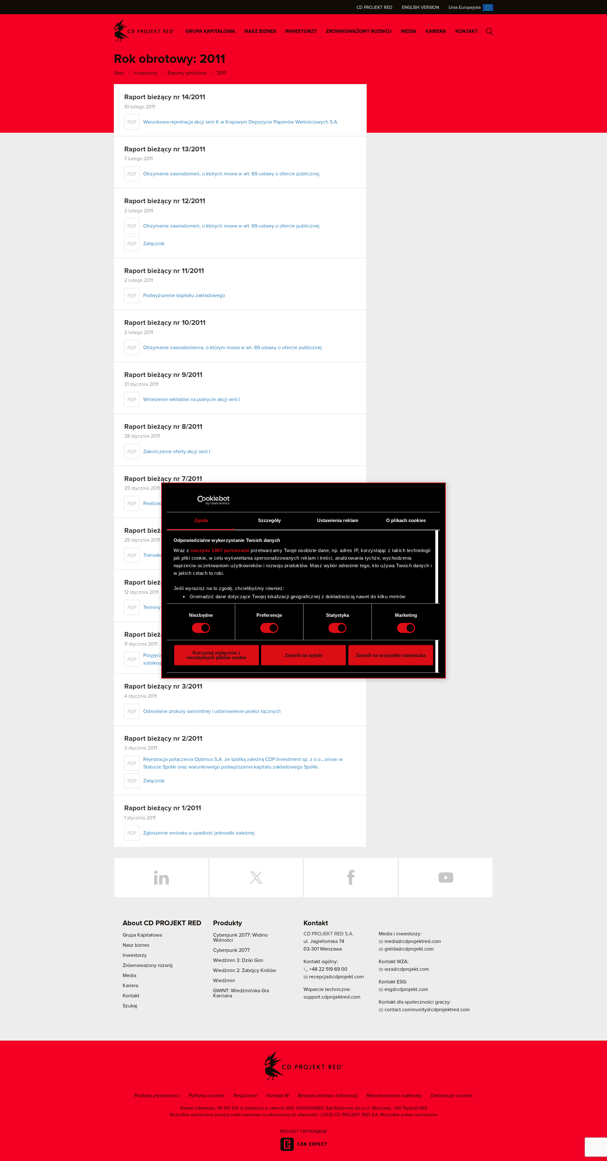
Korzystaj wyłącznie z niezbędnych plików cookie (216, 655)
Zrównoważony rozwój (359, 31)
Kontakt (466, 31)
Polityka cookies (206, 1095)
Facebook (351, 877)
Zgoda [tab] (201, 520)
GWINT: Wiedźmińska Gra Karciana (241, 993)
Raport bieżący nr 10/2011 (164, 322)
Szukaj (489, 31)
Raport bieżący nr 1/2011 (162, 808)
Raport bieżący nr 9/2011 (163, 375)
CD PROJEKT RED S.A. (329, 933)
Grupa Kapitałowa (210, 31)
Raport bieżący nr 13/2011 (164, 149)
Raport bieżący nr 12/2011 (164, 201)
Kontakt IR (278, 1095)
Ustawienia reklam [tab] (337, 520)
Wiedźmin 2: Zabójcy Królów (244, 970)
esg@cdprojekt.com (405, 989)
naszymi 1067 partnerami (220, 550)
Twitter (256, 877)
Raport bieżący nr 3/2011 (163, 686)
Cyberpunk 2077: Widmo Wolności (240, 938)
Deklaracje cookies (452, 1095)
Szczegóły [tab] (269, 520)
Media (408, 31)
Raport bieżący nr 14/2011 (164, 97)
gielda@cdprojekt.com (408, 948)
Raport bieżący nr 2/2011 (163, 738)
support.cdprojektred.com (332, 997)
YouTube (446, 877)
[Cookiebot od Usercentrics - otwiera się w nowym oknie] (202, 500)
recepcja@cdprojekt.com (336, 976)
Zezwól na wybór (303, 655)
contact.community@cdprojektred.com (426, 1009)
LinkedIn (161, 877)
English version (420, 7)
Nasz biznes (260, 31)
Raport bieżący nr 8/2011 (163, 426)
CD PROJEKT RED (144, 30)
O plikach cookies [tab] (406, 520)
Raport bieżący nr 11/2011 (164, 271)
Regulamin (245, 1095)
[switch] (269, 628)
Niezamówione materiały (394, 1095)
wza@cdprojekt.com (406, 969)
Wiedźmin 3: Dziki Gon (238, 960)
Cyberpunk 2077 (231, 950)
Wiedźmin (224, 980)
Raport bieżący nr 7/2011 (163, 479)
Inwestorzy (301, 31)
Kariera (436, 31)
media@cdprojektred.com (412, 941)
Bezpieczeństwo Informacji (328, 1095)
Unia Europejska (465, 7)
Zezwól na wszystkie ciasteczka (391, 655)
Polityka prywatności (157, 1095)
